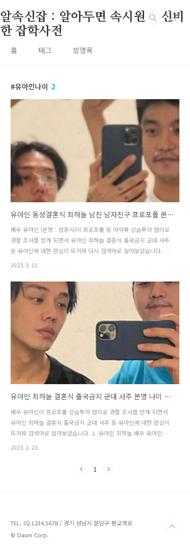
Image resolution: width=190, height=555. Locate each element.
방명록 (83, 50)
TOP (172, 527)
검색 (153, 17)
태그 (45, 50)
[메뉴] (172, 17)
